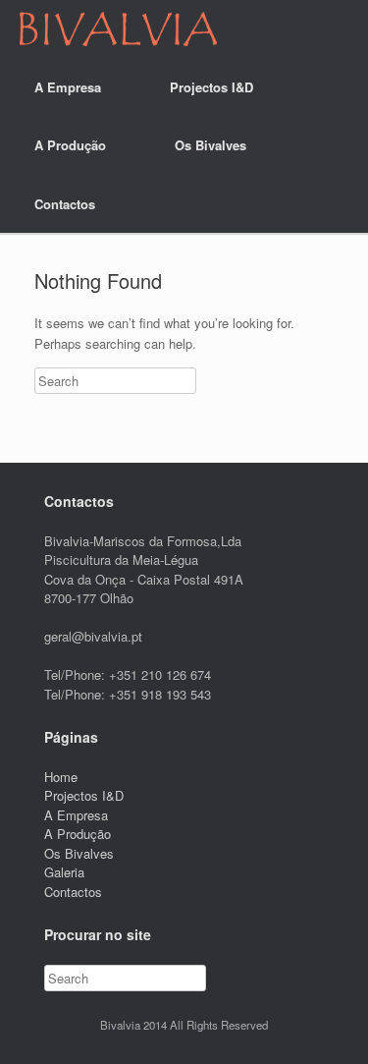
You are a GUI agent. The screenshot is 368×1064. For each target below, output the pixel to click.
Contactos (64, 204)
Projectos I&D (211, 87)
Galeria (64, 872)
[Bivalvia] (118, 29)
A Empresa (67, 87)
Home (61, 776)
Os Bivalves (210, 145)
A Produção (70, 145)
